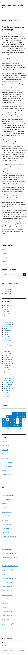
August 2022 (7, 365)
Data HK (4, 253)
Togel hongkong (7, 638)
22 (14, 422)
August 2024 (7, 330)
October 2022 (8, 361)
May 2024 (6, 336)
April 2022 (7, 374)
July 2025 (6, 307)
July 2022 (6, 367)
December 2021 (8, 382)
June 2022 (7, 370)
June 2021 (6, 394)
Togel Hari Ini (6, 441)
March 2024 (7, 340)
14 (10, 419)
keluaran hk (5, 261)
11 (24, 416)
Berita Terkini (8, 291)
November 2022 (8, 359)
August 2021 (7, 390)
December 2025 (8, 305)
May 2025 (6, 311)
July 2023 (6, 347)
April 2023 (7, 351)
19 (4, 422)
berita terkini (7, 289)
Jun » (21, 428)
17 (20, 419)
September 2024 (8, 328)
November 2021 (8, 384)
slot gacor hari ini (7, 462)
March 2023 (7, 353)
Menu (4, 11)
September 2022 (8, 363)
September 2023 (8, 343)
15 (14, 419)
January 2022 (7, 380)
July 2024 (6, 332)
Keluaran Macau (7, 466)
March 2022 (7, 376)
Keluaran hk (5, 445)
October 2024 (8, 326)
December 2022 (8, 357)
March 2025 (7, 316)
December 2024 (8, 322)
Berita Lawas (7, 287)
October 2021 (7, 386)
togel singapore (6, 458)
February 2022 (8, 378)
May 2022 (6, 372)
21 (10, 422)
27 (7, 425)
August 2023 (7, 345)
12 (3, 419)
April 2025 (7, 313)
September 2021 (8, 388)
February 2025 (8, 318)
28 (10, 425)
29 (14, 425)
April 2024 (7, 338)
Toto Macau (5, 470)
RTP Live (4, 257)
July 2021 (6, 392)
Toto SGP (5, 642)
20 (7, 422)
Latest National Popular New (9, 650)
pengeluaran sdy (7, 582)
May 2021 (6, 396)
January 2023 (7, 355)
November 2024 (8, 324)
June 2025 (7, 309)
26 (4, 425)
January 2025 (7, 320)
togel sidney (5, 619)
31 (20, 425)
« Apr (7, 428)
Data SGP (5, 449)
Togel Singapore (7, 635)
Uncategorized (13, 237)
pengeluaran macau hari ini (10, 574)
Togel (4, 249)
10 (20, 416)
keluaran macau (7, 474)
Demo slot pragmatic (8, 454)
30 (17, 425)
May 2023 (6, 349)
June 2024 (7, 334)
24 (21, 422)
